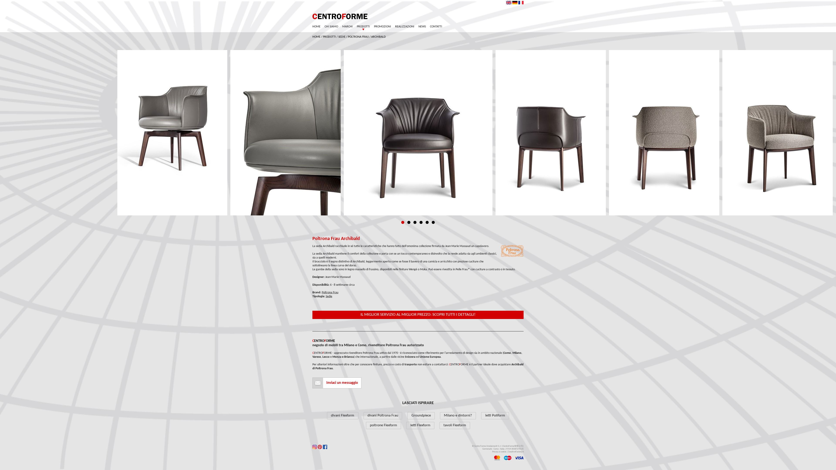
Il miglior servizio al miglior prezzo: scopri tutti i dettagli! (418, 315)
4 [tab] (421, 222)
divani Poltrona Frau (382, 415)
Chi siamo (331, 26)
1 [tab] (402, 222)
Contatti (436, 26)
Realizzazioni (404, 26)
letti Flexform (420, 425)
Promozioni (382, 26)
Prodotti (363, 26)
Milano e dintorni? (458, 415)
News (422, 26)
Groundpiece (421, 415)
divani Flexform (342, 415)
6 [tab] (433, 222)
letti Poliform (495, 415)
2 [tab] (408, 222)
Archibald (378, 37)
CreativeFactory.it (516, 452)
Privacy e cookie (499, 452)
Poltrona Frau (358, 37)
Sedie (342, 37)
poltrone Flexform (383, 425)
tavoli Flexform (454, 425)
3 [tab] (414, 222)
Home (316, 26)
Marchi (347, 26)
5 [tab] (427, 222)
